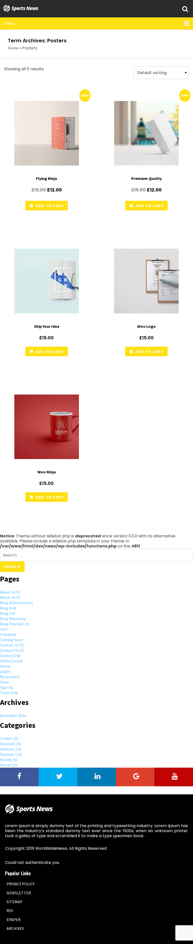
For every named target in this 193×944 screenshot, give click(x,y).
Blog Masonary (13, 618)
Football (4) (10, 743)
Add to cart (50, 205)
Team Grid (9, 692)
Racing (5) (8, 759)
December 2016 (13, 715)
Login (5, 671)
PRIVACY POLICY (20, 883)
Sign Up (6, 687)
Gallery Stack (11, 660)
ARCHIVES (15, 928)
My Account (10, 676)
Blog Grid (8, 607)
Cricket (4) (9, 738)
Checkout (8, 634)
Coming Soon (11, 639)
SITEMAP (14, 901)
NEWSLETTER (19, 892)
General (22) (10, 749)
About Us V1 (10, 592)
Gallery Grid (10, 655)
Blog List (8, 613)
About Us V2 (10, 597)
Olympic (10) (11, 754)
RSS (10, 910)
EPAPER (14, 919)
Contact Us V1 (12, 644)
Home (13, 47)
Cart (4, 629)
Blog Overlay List (14, 623)
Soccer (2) (8, 764)
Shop (4, 682)
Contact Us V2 (12, 650)
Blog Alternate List (16, 602)
